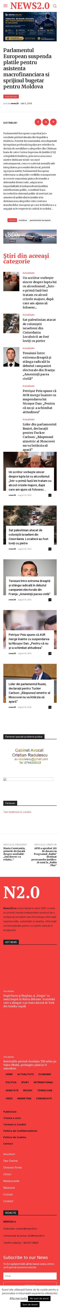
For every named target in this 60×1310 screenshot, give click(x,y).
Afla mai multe (18, 1298)
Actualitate (28, 273)
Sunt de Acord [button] (30, 1304)
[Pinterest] (53, 122)
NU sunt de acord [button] (39, 1298)
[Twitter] (45, 122)
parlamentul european (40, 220)
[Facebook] (38, 122)
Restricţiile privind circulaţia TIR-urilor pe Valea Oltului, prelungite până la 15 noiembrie (29, 1065)
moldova (23, 220)
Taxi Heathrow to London (17, 812)
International (11, 96)
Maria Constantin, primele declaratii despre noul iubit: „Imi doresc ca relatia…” (14, 854)
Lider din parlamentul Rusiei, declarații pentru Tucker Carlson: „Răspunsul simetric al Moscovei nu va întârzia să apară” (39, 437)
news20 (14, 103)
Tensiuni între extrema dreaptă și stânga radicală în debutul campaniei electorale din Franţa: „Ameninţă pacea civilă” (39, 365)
